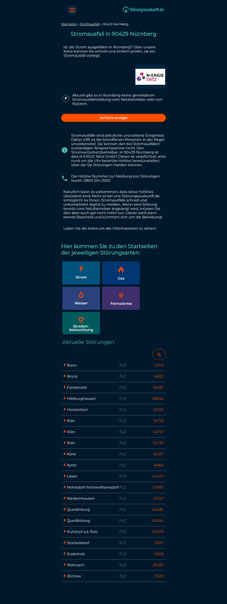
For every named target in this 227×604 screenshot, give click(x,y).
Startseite (69, 24)
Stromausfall (90, 24)
